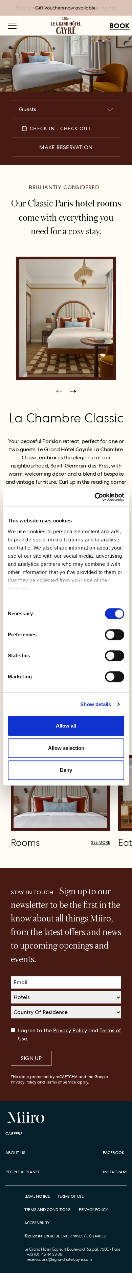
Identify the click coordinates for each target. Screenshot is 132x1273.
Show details (95, 704)
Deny (66, 770)
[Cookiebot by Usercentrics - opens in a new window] (95, 497)
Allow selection (66, 748)
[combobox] (66, 109)
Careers (14, 1133)
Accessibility (36, 1223)
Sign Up (31, 1058)
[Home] (66, 26)
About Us (15, 1152)
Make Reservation (65, 147)
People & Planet (22, 1172)
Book (120, 26)
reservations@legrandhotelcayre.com (59, 1259)
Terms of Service (61, 1082)
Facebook (113, 1152)
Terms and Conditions (47, 1209)
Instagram (115, 1172)
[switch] (114, 634)
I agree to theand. (69, 1034)
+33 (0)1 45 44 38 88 (44, 1254)
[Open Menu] (12, 26)
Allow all (66, 726)
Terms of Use (70, 1196)
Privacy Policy (70, 1030)
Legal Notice (36, 1196)
